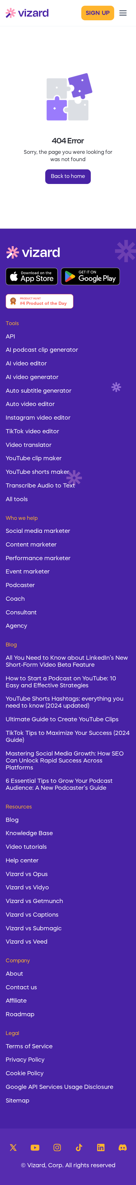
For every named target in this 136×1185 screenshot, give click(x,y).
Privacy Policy (25, 1060)
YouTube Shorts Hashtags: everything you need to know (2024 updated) (64, 702)
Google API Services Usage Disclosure (59, 1087)
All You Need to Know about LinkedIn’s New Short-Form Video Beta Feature (67, 661)
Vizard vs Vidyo (27, 888)
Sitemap (17, 1101)
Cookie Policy (25, 1074)
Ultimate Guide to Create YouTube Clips (62, 720)
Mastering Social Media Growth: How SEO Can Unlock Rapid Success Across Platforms (65, 761)
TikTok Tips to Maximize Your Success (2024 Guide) (68, 736)
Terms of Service (29, 1047)
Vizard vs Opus (27, 875)
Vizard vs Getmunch (34, 902)
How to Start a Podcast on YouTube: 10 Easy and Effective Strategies (61, 682)
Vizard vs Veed (26, 942)
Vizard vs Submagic (34, 929)
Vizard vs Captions (32, 915)
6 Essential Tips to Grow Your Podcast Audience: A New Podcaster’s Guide (59, 784)
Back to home (68, 176)
